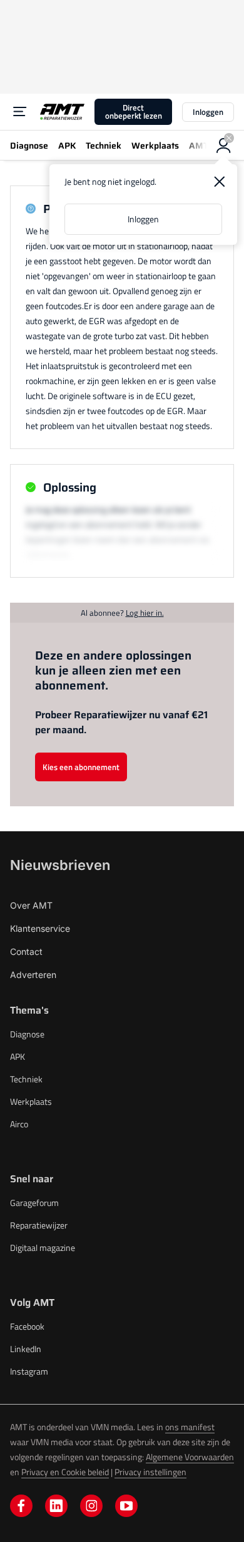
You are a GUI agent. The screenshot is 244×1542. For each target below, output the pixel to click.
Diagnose (27, 1033)
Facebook (27, 1326)
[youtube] (126, 1506)
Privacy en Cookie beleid (65, 1471)
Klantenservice (40, 928)
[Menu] (20, 111)
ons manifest (190, 1426)
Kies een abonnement (81, 767)
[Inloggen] (224, 145)
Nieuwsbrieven (60, 865)
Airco (19, 1123)
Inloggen (208, 112)
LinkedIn (25, 1348)
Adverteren (33, 974)
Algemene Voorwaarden (190, 1456)
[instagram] (91, 1506)
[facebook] (21, 1506)
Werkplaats (31, 1101)
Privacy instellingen (150, 1471)
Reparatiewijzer (39, 1225)
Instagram (29, 1371)
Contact (26, 951)
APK (17, 1056)
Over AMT (31, 905)
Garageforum (34, 1202)
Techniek (26, 1078)
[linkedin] (56, 1506)
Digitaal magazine (42, 1247)
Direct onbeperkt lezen (133, 111)
